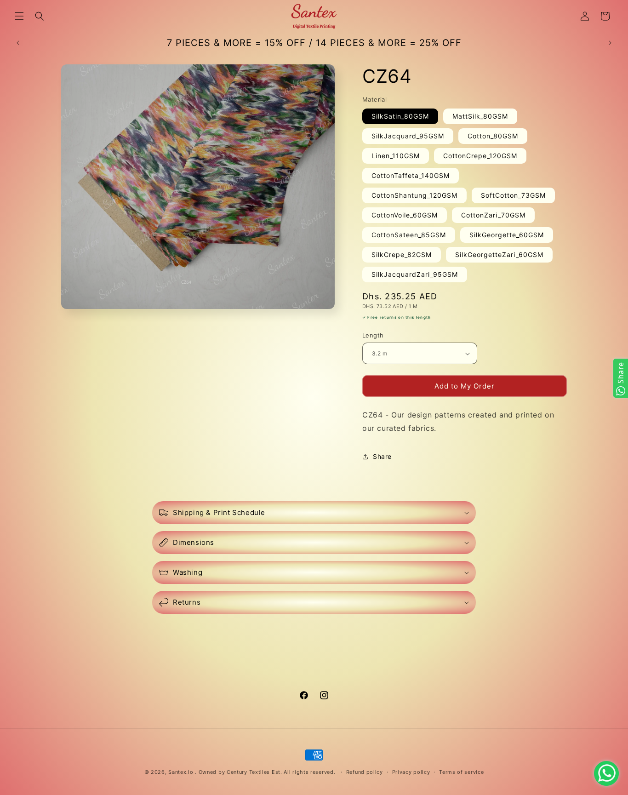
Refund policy (364, 772)
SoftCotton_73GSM (513, 195)
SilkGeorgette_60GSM (506, 235)
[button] (19, 16)
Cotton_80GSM (493, 136)
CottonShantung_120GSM (414, 195)
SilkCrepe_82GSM (401, 254)
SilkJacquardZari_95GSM (414, 274)
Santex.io (180, 772)
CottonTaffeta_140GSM (410, 175)
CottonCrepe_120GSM (480, 156)
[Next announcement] (610, 42)
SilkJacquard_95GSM (407, 136)
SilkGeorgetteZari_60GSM (499, 254)
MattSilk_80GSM (480, 116)
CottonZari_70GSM (493, 215)
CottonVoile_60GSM (404, 215)
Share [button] (382, 456)
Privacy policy (411, 772)
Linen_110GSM (395, 156)
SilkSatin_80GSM (400, 116)
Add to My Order (464, 386)
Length (372, 335)
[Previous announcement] (18, 42)
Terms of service (461, 772)
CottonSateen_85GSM (408, 235)
